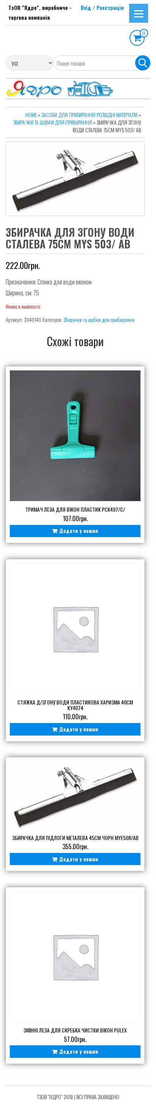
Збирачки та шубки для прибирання (52, 122)
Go (142, 62)
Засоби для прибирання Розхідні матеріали (89, 115)
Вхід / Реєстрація (102, 7)
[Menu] (138, 13)
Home (31, 115)
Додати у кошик (78, 530)
